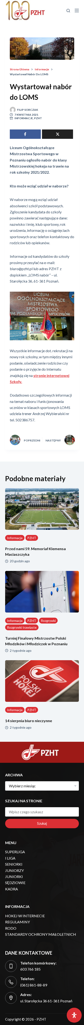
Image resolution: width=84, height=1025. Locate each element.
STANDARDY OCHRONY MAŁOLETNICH (40, 934)
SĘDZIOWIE (15, 882)
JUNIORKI (14, 876)
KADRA (11, 889)
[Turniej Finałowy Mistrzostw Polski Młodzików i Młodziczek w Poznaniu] (42, 592)
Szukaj (42, 823)
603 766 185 (30, 969)
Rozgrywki (48, 621)
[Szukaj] (68, 10)
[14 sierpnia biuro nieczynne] (42, 681)
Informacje (23, 118)
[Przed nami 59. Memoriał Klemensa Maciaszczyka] (42, 509)
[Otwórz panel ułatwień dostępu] (74, 1015)
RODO (10, 928)
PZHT (38, 118)
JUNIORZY (14, 870)
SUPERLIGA (15, 851)
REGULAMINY (17, 922)
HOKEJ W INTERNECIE (25, 916)
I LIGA (10, 858)
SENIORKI (13, 864)
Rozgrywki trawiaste (22, 627)
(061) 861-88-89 (33, 985)
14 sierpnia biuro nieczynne (28, 720)
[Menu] (77, 10)
